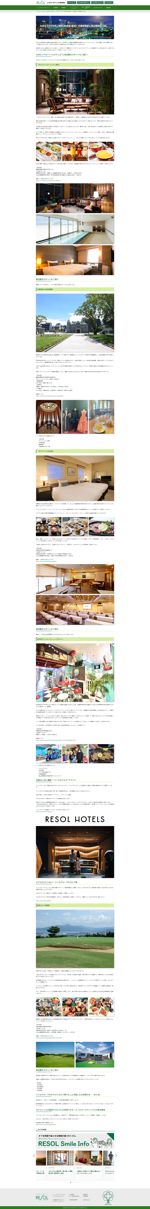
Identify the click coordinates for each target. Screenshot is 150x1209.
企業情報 (72, 1194)
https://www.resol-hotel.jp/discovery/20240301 (50, 396)
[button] (34, 1155)
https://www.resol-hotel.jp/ (44, 811)
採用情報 (85, 1196)
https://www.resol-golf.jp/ (43, 901)
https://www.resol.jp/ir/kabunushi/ (46, 1124)
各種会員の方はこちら (58, 1199)
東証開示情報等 (73, 1199)
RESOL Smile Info (50, 11)
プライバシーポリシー (58, 1201)
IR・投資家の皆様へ (75, 1196)
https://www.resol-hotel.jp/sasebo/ (46, 561)
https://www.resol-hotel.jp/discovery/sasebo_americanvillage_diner (56, 740)
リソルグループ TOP (40, 11)
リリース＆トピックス (58, 1196)
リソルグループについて (59, 1194)
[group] (60, 1165)
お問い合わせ (86, 1199)
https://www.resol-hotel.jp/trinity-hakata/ (48, 180)
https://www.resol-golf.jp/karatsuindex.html (49, 1038)
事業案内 (85, 1194)
